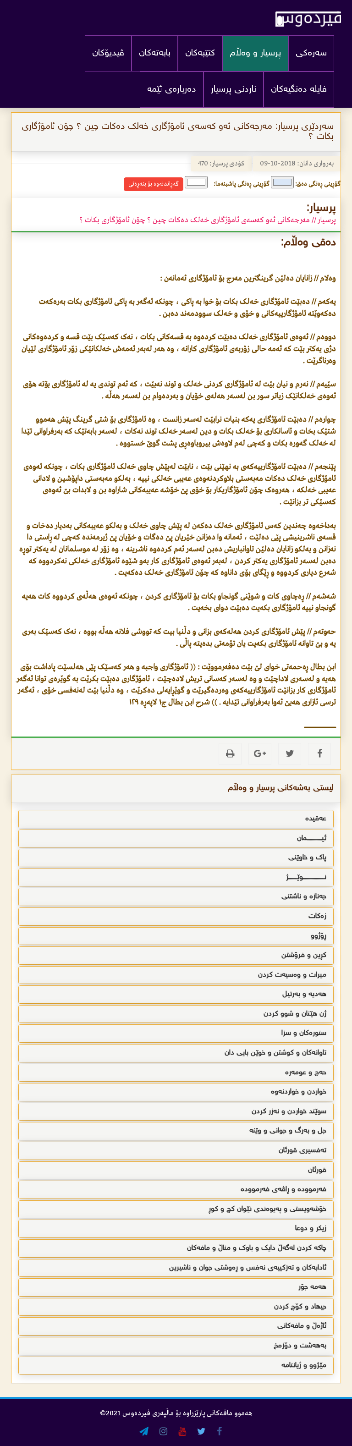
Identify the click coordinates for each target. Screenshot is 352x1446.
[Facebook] (319, 754)
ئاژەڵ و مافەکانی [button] (301, 1326)
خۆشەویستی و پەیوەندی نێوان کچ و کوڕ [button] (267, 1209)
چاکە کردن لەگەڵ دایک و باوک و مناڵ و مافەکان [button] (256, 1248)
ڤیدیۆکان (108, 53)
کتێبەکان (200, 53)
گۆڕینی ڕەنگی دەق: (318, 184)
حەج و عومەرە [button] (305, 1072)
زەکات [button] (317, 916)
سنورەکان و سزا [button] (303, 1033)
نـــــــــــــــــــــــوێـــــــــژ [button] (306, 877)
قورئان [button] (317, 1170)
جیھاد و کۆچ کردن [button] (300, 1307)
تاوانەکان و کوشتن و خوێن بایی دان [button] (275, 1053)
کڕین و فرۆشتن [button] (303, 955)
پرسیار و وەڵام (255, 53)
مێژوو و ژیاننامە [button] (303, 1365)
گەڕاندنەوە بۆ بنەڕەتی (153, 184)
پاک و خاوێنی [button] (307, 857)
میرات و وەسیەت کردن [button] (292, 975)
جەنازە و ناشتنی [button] (303, 896)
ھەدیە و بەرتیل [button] (304, 994)
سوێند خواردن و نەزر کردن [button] (289, 1111)
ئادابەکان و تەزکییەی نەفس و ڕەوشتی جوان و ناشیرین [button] (247, 1268)
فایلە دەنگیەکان (299, 89)
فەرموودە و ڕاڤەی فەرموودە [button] (283, 1189)
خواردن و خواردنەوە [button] (298, 1092)
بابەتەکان (154, 53)
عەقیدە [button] (315, 819)
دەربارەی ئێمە (171, 89)
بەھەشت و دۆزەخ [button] (300, 1346)
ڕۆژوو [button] (318, 936)
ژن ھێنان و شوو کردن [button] (295, 1014)
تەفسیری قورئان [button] (302, 1150)
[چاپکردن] (230, 754)
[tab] (176, 819)
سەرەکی (311, 53)
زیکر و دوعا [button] (310, 1228)
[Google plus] (259, 754)
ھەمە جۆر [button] (312, 1287)
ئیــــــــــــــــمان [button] (311, 838)
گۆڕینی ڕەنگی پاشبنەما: (242, 184)
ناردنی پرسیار (233, 89)
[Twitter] (289, 754)
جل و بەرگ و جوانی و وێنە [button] (287, 1131)
